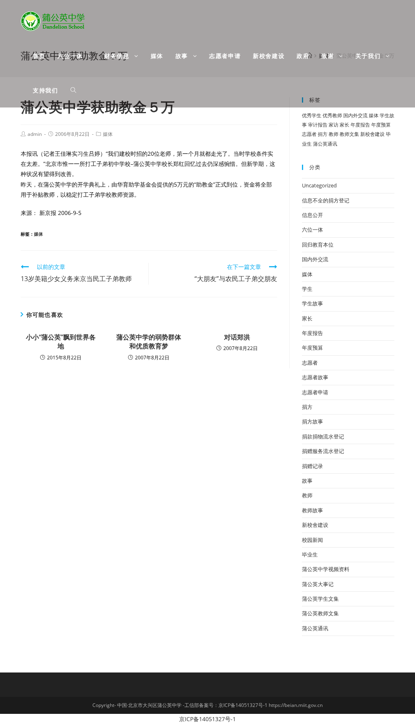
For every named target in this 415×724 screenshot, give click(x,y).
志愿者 (309, 134)
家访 (333, 124)
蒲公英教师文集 (320, 613)
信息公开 (312, 215)
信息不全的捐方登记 (325, 200)
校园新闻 (312, 540)
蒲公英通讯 (325, 143)
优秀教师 (332, 115)
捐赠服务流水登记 (323, 451)
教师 (333, 134)
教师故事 (312, 510)
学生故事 (312, 303)
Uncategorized (319, 185)
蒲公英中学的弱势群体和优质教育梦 (148, 341)
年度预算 (381, 124)
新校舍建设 (372, 134)
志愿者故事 (315, 377)
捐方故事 (312, 421)
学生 (307, 288)
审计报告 (317, 124)
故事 (307, 480)
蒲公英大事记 (318, 584)
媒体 (108, 134)
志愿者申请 (315, 392)
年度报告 (360, 124)
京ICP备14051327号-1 (207, 719)
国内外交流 (355, 115)
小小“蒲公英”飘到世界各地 (61, 341)
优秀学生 (311, 115)
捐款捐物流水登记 (323, 436)
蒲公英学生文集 (320, 598)
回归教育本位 (318, 244)
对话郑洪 (237, 337)
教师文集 (349, 134)
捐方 (322, 134)
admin (35, 134)
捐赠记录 (312, 466)
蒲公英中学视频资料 (325, 569)
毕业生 (310, 554)
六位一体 (312, 229)
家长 (344, 124)
